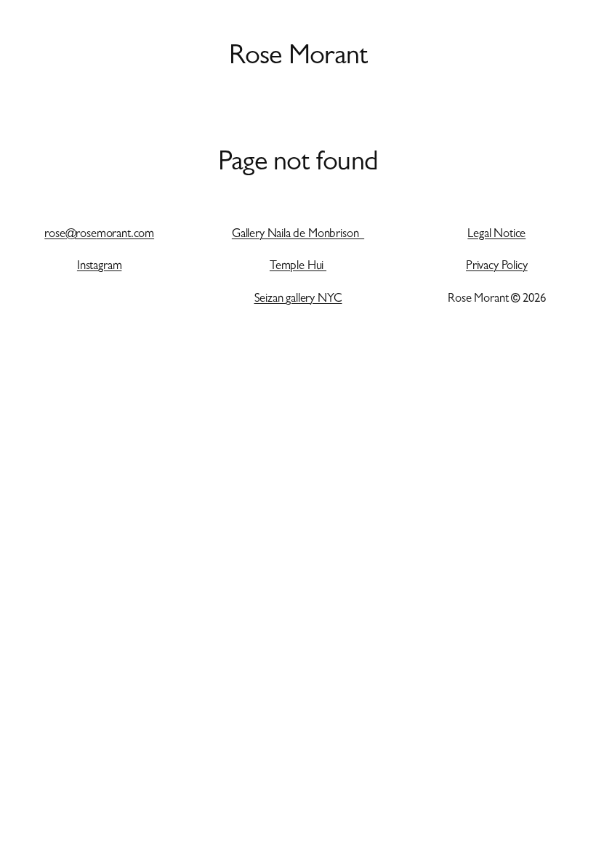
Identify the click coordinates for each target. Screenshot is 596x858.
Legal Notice (496, 235)
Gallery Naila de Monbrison (298, 235)
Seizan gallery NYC (298, 299)
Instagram (99, 267)
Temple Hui (298, 267)
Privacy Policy (497, 267)
